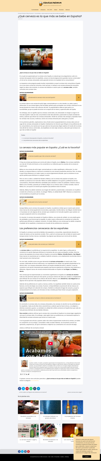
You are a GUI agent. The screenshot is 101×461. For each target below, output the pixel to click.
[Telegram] (38, 388)
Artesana (43, 9)
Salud (55, 9)
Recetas (61, 9)
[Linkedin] (26, 374)
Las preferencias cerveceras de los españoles (35, 140)
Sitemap (67, 456)
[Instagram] (24, 374)
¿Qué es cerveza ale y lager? (74, 392)
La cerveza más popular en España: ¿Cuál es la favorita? (38, 138)
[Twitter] (28, 374)
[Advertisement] (50, 32)
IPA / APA (49, 9)
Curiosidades (34, 9)
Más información (92, 452)
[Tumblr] (34, 388)
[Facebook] (22, 374)
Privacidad (56, 456)
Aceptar (87, 456)
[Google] (21, 374)
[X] (23, 388)
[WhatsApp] (31, 388)
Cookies (62, 456)
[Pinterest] (27, 388)
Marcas (68, 9)
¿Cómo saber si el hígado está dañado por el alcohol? (33, 392)
